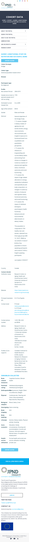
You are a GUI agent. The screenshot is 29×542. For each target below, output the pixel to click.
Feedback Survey (6, 47)
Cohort (9, 20)
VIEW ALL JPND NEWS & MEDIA (14, 461)
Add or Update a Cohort (8, 44)
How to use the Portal (8, 37)
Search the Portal (7, 34)
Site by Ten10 (20, 537)
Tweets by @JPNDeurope (8, 503)
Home (4, 20)
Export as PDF (9, 60)
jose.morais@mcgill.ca (21, 312)
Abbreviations (5, 41)
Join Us (12, 495)
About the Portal (6, 31)
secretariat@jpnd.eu (18, 509)
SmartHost (13, 537)
